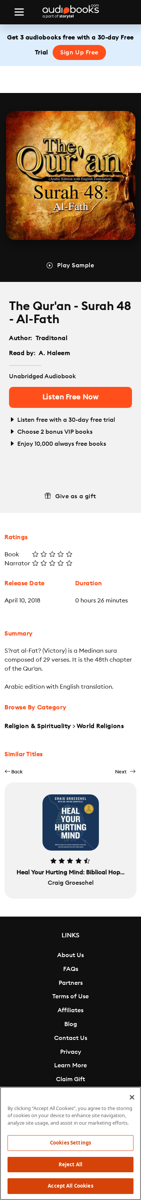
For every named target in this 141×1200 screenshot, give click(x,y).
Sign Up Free (79, 52)
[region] (70, 1143)
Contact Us (70, 1038)
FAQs (70, 969)
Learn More (70, 1065)
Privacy (70, 1052)
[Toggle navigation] (19, 12)
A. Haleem (54, 353)
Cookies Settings (70, 1142)
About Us (70, 955)
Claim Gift (70, 1079)
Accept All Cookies (70, 1185)
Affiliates (70, 1010)
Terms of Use (70, 996)
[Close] (132, 1097)
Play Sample (75, 265)
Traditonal (52, 338)
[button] (14, 771)
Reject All (70, 1164)
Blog (70, 1024)
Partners (71, 983)
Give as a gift (75, 496)
